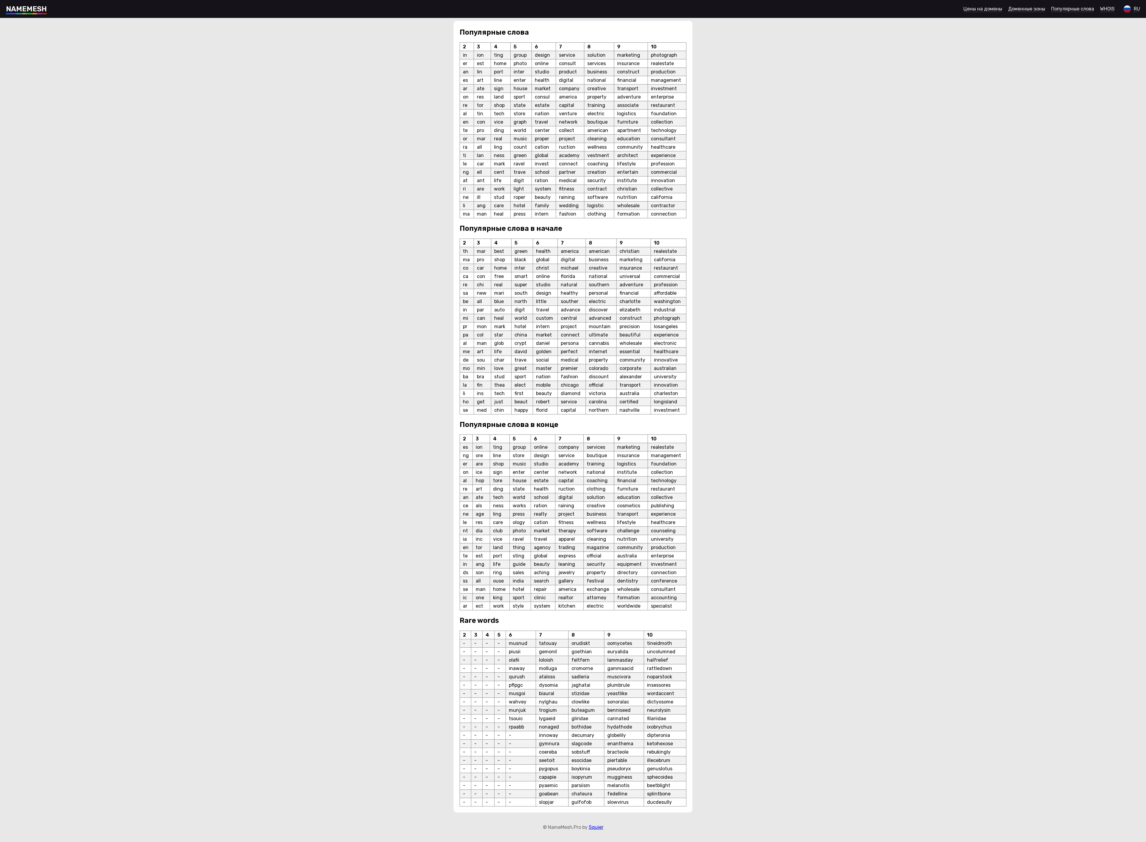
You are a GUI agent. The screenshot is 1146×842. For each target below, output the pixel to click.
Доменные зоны (1026, 9)
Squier (596, 827)
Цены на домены (982, 9)
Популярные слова (1072, 9)
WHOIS (1107, 9)
